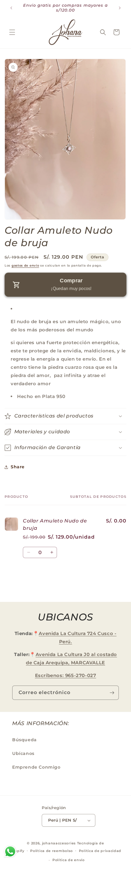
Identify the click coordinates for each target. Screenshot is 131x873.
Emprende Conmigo (36, 767)
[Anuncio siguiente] (119, 8)
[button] (12, 32)
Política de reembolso (51, 851)
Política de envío (68, 860)
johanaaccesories (59, 843)
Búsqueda (24, 739)
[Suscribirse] (112, 693)
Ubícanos (23, 753)
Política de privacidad (100, 851)
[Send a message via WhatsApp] (10, 851)
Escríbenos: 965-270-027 (65, 675)
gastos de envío (25, 265)
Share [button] (18, 467)
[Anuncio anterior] (11, 8)
